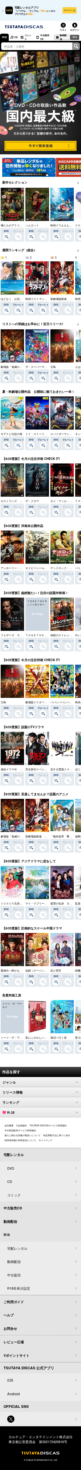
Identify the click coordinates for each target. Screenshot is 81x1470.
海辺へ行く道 (58, 1037)
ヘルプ (9, 1315)
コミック (28, 37)
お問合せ (10, 1328)
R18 (75, 37)
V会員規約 (21, 1125)
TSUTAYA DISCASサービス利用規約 (48, 1125)
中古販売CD (44, 37)
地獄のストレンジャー (63, 635)
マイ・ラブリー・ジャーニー (43, 903)
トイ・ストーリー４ (37, 434)
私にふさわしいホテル (38, 1037)
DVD (4, 37)
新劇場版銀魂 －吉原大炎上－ (44, 836)
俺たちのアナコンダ (13, 225)
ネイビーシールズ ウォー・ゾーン (47, 568)
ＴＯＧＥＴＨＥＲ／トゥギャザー (45, 635)
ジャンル (9, 1082)
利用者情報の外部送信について (20, 1140)
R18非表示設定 (18, 1288)
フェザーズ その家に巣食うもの (21, 635)
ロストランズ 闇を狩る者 (17, 501)
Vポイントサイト (16, 1355)
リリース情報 (12, 1092)
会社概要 (9, 1125)
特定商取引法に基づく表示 (56, 1135)
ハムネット (32, 225)
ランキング (10, 1102)
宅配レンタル (17, 1248)
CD (16, 37)
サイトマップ (45, 1140)
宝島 (53, 367)
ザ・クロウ (32, 501)
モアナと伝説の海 (11, 434)
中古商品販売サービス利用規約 (20, 1130)
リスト (63, 29)
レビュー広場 (14, 1341)
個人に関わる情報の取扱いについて (22, 1135)
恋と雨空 (55, 970)
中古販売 (14, 1275)
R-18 (10, 1112)
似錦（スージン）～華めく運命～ (45, 970)
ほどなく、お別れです (14, 299)
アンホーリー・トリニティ (17, 568)
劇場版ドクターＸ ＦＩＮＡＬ (44, 702)
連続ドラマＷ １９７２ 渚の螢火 (22, 769)
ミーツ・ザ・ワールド (14, 1037)
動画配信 (63, 37)
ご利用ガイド (14, 1301)
